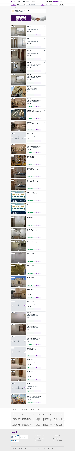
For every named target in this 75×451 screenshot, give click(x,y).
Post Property (49, 1)
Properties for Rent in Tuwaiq (16, 425)
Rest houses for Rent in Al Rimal (47, 424)
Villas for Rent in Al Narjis (36, 418)
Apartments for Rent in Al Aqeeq (27, 419)
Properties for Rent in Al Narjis (16, 420)
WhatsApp (31, 34)
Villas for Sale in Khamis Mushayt (58, 443)
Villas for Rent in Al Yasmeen (37, 420)
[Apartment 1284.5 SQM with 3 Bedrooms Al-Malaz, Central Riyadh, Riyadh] (18, 60)
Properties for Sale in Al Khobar (39, 442)
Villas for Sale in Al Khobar (57, 442)
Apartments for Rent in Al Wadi (26, 425)
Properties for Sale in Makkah (39, 438)
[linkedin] (17, 448)
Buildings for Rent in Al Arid (58, 414)
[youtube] (19, 448)
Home (12, 409)
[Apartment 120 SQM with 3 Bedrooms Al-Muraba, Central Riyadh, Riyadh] (18, 305)
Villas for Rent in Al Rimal (36, 419)
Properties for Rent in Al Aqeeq (16, 414)
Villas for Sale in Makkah (57, 438)
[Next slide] (64, 419)
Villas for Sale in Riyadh (57, 435)
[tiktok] (13, 448)
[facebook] (15, 448)
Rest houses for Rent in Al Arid (47, 414)
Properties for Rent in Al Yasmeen (16, 424)
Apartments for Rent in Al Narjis (26, 423)
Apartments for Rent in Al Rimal (26, 424)
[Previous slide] (11, 419)
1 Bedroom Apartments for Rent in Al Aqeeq (27, 414)
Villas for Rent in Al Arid (36, 414)
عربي (59, 448)
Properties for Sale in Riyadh (39, 435)
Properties (13, 4)
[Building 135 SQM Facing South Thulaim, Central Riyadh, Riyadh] (18, 238)
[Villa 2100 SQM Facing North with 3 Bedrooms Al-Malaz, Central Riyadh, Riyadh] (18, 274)
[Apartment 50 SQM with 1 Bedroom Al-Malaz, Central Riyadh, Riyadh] (18, 341)
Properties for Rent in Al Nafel (16, 419)
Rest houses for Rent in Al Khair (47, 418)
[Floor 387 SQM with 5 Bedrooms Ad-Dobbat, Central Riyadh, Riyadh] (18, 352)
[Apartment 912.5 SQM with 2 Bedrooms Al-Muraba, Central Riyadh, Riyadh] (18, 201)
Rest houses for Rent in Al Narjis (48, 423)
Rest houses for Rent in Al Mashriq (48, 420)
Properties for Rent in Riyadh (26, 409)
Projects (27, 1)
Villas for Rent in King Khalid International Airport (37, 423)
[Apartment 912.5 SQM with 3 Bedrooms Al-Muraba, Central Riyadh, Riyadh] (18, 213)
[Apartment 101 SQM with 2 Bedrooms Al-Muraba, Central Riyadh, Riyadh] (18, 250)
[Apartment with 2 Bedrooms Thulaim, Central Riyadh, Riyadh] (18, 226)
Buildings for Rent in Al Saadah (58, 420)
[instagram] (11, 448)
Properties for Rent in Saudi (17, 409)
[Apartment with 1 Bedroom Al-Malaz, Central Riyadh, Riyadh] (18, 322)
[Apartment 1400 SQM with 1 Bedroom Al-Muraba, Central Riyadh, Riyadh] (18, 107)
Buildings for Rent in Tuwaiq (58, 425)
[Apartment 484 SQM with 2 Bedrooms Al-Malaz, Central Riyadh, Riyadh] (18, 262)
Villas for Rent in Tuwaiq (36, 425)
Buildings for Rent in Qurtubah (58, 424)
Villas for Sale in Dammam (57, 440)
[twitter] (21, 448)
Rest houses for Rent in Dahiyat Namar (48, 425)
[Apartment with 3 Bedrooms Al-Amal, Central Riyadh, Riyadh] (18, 96)
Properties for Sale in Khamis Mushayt (40, 443)
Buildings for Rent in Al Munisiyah (58, 418)
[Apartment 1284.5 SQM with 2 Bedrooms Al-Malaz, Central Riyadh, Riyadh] (18, 36)
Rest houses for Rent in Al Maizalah (48, 419)
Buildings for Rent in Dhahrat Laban (58, 423)
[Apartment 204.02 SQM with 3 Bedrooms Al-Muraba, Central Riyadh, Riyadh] (18, 403)
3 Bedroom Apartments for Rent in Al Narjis (27, 418)
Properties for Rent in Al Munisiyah (16, 418)
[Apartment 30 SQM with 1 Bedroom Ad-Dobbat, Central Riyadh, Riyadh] (18, 369)
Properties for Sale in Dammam (39, 440)
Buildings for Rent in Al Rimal (58, 419)
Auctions (23, 1)
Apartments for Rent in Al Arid (26, 420)
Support (32, 1)
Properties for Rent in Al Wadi (16, 423)
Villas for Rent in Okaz (36, 424)
